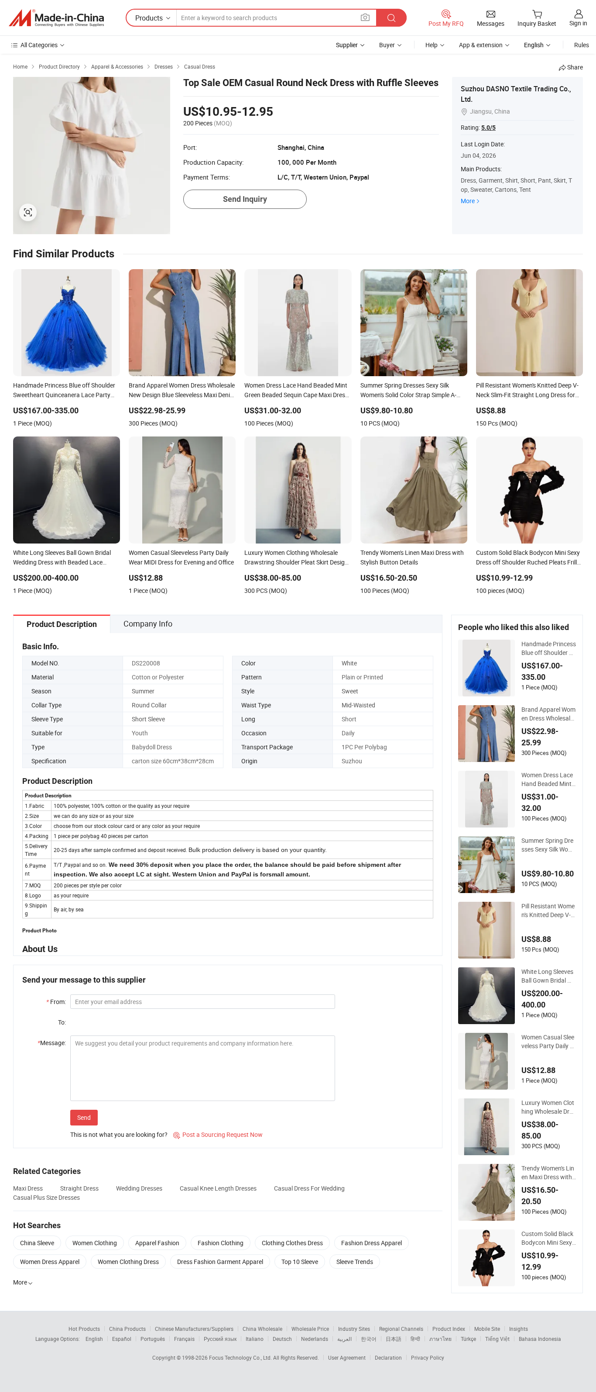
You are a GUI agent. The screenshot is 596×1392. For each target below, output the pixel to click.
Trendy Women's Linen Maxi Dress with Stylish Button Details (548, 1172)
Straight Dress (79, 1188)
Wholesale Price (310, 1328)
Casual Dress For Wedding (309, 1188)
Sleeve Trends (354, 1261)
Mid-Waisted (358, 705)
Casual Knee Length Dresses (218, 1188)
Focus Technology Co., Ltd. (241, 1357)
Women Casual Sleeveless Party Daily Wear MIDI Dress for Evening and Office (548, 1041)
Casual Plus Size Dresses (46, 1197)
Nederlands (314, 1338)
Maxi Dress (28, 1188)
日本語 (393, 1338)
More (468, 201)
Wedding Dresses (139, 1188)
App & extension (481, 45)
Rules (581, 45)
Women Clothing (94, 1243)
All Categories (39, 45)
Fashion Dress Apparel (371, 1243)
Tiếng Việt (497, 1338)
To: (62, 1022)
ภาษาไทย (440, 1338)
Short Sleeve (148, 719)
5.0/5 (488, 127)
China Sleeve (37, 1243)
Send (84, 1117)
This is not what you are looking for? (119, 1134)
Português (152, 1338)
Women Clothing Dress (128, 1261)
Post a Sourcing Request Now (218, 1134)
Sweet (350, 691)
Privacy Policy (427, 1357)
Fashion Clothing (220, 1243)
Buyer (387, 45)
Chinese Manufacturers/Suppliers (194, 1328)
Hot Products (84, 1328)
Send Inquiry (245, 199)
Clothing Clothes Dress (292, 1243)
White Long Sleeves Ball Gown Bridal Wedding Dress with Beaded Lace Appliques (548, 976)
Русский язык (220, 1338)
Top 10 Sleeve (299, 1261)
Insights (518, 1328)
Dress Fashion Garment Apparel (220, 1261)
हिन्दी (415, 1338)
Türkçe (468, 1338)
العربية (344, 1338)
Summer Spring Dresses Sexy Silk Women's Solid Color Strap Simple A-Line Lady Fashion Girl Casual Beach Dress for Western (547, 845)
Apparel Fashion (157, 1243)
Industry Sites (354, 1328)
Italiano (255, 1338)
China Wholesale (262, 1328)
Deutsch (282, 1338)
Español (121, 1338)
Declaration (388, 1357)
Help (431, 45)
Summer (143, 691)
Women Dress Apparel (49, 1261)
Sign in (578, 23)
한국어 (369, 1338)
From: (56, 1001)
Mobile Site (487, 1328)
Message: (52, 1043)
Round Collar (149, 705)
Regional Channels (401, 1328)
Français (184, 1338)
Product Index (448, 1328)
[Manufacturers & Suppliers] (56, 18)
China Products (127, 1328)
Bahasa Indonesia (540, 1338)
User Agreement (347, 1357)
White (349, 663)
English (94, 1338)
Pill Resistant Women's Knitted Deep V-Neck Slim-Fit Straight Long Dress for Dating (548, 910)
